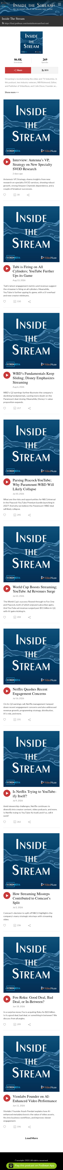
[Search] (53, 4)
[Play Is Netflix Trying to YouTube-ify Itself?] (6, 793)
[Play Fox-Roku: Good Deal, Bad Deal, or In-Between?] (6, 999)
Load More (31, 1138)
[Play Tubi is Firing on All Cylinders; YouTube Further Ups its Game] (6, 268)
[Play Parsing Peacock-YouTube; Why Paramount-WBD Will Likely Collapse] (6, 481)
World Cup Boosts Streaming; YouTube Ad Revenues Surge (35, 589)
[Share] (28, 195)
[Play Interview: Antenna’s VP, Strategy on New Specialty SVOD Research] (6, 161)
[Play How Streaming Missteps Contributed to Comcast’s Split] (6, 895)
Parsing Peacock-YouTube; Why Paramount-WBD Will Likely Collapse (33, 484)
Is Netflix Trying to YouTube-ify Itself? (34, 793)
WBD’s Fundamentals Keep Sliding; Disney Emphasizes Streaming (33, 377)
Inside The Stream (13, 18)
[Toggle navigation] (59, 4)
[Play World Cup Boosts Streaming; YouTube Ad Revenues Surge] (6, 588)
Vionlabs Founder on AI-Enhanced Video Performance (35, 1098)
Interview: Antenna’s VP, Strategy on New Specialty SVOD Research (32, 164)
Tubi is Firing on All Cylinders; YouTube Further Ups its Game (33, 271)
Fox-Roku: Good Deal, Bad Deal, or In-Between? (33, 999)
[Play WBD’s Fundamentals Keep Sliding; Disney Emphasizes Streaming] (6, 375)
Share (19, 70)
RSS (46, 70)
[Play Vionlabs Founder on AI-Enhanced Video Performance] (6, 1098)
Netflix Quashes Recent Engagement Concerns (30, 691)
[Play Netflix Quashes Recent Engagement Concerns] (6, 690)
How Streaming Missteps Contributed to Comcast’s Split (31, 898)
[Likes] (5, 194)
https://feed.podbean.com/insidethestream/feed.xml (27, 23)
